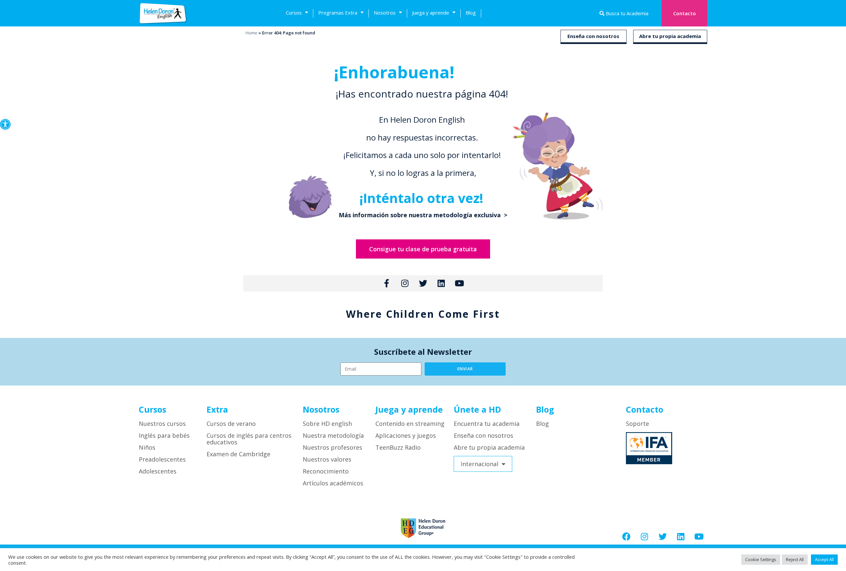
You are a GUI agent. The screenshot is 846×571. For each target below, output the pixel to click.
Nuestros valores (327, 459)
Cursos (294, 12)
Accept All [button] (824, 559)
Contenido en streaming (409, 423)
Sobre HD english (327, 423)
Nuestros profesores (332, 447)
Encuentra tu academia (486, 423)
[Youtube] (699, 536)
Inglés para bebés (164, 435)
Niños (147, 447)
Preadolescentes (162, 459)
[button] (5, 124)
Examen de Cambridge (238, 454)
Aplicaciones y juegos (405, 435)
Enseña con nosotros (593, 36)
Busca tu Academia (626, 13)
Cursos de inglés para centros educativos (249, 438)
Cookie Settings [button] (760, 559)
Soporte (637, 423)
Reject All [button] (795, 559)
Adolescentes (157, 471)
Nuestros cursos (162, 423)
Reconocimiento (326, 471)
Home (251, 33)
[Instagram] (644, 536)
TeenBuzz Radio (398, 447)
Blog (471, 12)
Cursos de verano (231, 423)
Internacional (479, 464)
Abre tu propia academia (670, 36)
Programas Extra (337, 12)
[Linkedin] (681, 536)
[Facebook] (626, 536)
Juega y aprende (430, 12)
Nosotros (385, 12)
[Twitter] (662, 536)
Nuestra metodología (333, 435)
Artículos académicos (333, 483)
